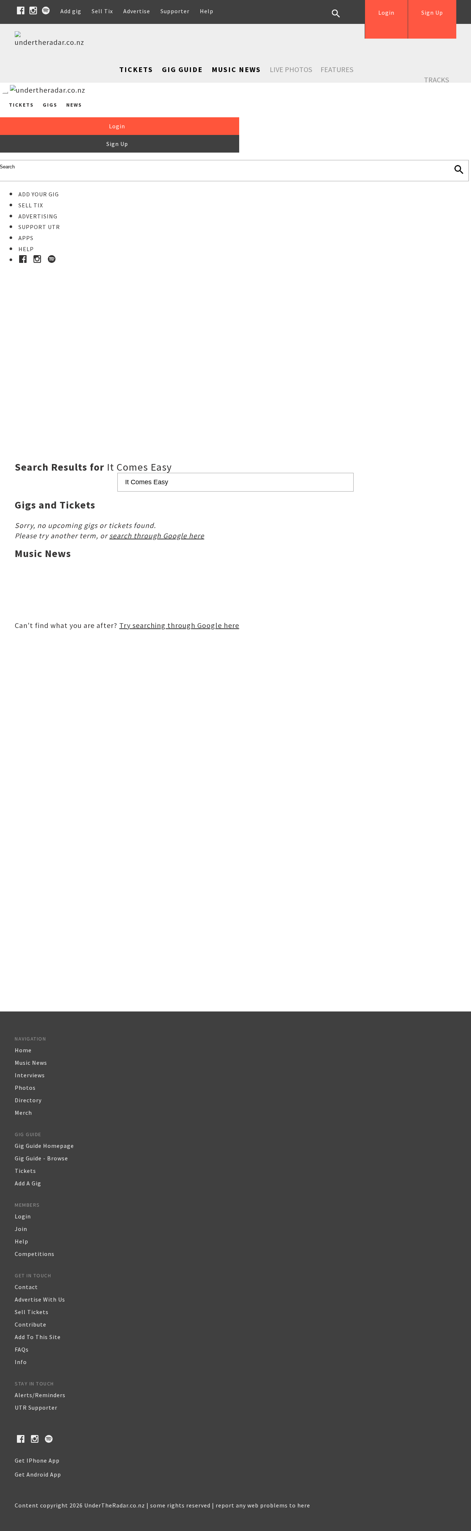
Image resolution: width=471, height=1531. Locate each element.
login (23, 1216)
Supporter (175, 11)
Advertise (136, 11)
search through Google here (156, 535)
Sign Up (432, 12)
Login (386, 12)
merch (23, 1112)
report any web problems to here (263, 1505)
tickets (25, 1170)
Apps (25, 238)
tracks (436, 79)
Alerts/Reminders (40, 1395)
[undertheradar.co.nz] (51, 42)
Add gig (70, 11)
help (21, 1241)
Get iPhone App (37, 1460)
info (21, 1362)
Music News (236, 69)
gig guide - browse (41, 1158)
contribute (30, 1324)
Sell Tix (102, 11)
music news (31, 1062)
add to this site (38, 1337)
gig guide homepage (44, 1145)
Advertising (37, 216)
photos (25, 1087)
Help (206, 11)
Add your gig (38, 194)
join (21, 1228)
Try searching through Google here (179, 625)
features (337, 69)
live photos (291, 69)
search (341, 19)
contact (26, 1287)
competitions (34, 1253)
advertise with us (40, 1299)
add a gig (28, 1183)
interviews (30, 1075)
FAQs (22, 1349)
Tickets (136, 69)
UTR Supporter (36, 1407)
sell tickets (32, 1312)
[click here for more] (235, 344)
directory (28, 1100)
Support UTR (39, 227)
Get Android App (38, 1474)
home (23, 1050)
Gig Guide (182, 69)
